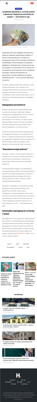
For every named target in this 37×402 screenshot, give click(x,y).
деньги (9, 244)
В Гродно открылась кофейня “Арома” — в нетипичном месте (15, 309)
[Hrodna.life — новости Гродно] (7, 3)
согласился (20, 233)
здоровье (26, 244)
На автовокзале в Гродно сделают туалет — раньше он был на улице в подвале (18, 326)
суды (28, 247)
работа (21, 247)
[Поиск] (26, 3)
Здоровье (18, 8)
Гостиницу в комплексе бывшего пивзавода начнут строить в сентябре (18, 342)
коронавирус (11, 247)
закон (17, 244)
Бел (32, 3)
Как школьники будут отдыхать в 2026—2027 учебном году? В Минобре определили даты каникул (18, 359)
